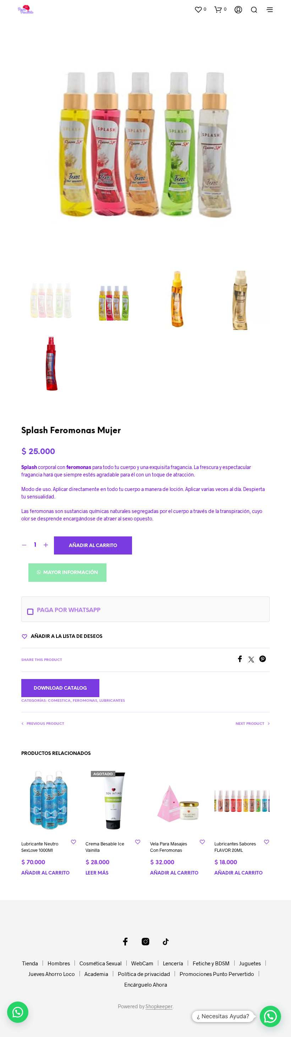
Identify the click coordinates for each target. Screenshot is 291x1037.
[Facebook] (242, 660)
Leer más (97, 873)
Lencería (173, 963)
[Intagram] (145, 941)
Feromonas (85, 701)
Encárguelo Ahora (145, 984)
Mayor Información (70, 572)
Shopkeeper (159, 1006)
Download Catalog (60, 688)
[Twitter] (253, 660)
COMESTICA (59, 701)
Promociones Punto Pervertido (217, 974)
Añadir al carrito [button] (45, 873)
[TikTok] (165, 941)
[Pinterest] (264, 660)
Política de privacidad (144, 974)
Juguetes (250, 963)
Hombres (59, 963)
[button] (200, 9)
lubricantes (112, 701)
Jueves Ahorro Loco (51, 974)
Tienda (30, 963)
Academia (96, 974)
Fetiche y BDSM (211, 963)
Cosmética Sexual (100, 963)
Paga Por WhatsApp (68, 610)
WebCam (142, 963)
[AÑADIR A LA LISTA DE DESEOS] (73, 842)
